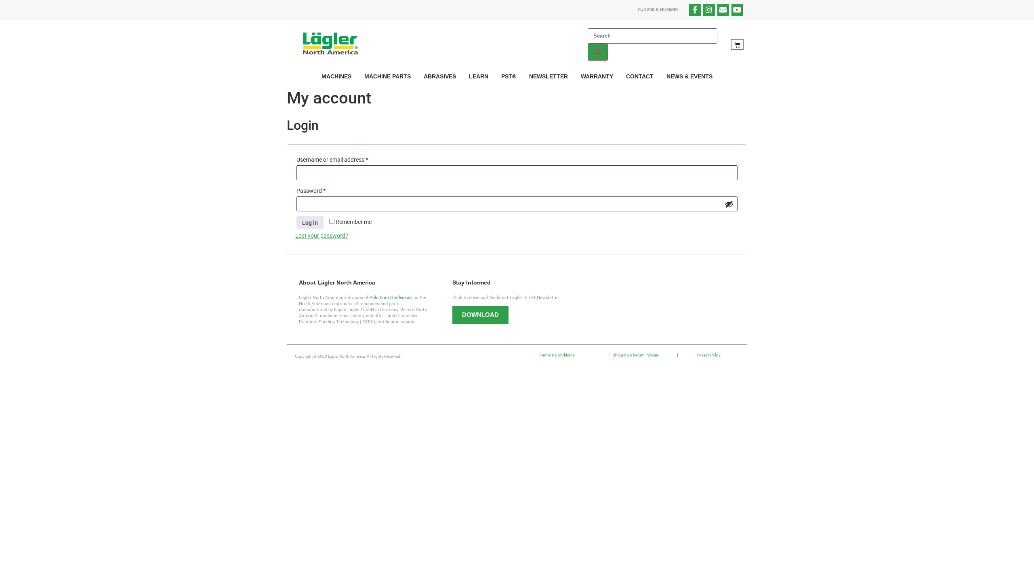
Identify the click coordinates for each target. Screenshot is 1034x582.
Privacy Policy (709, 355)
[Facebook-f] (695, 10)
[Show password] (729, 204)
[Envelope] (723, 10)
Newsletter (548, 76)
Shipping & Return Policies (636, 355)
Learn (478, 76)
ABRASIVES (440, 76)
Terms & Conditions (557, 355)
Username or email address (343, 158)
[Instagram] (709, 10)
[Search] (598, 52)
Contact (640, 76)
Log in (310, 222)
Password (321, 189)
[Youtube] (737, 10)
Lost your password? (321, 235)
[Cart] (737, 44)
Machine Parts (387, 76)
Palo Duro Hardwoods (391, 297)
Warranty (597, 76)
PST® (508, 76)
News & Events (689, 76)
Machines (336, 76)
